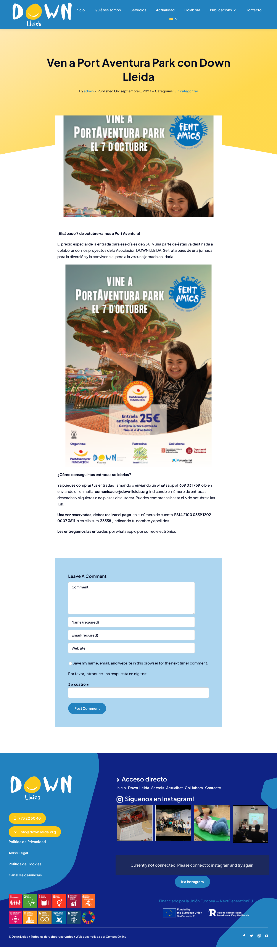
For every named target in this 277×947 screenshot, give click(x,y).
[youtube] (266, 935)
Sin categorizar (186, 91)
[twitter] (251, 935)
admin (89, 91)
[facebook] (244, 935)
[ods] (52, 895)
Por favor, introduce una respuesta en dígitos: (107, 673)
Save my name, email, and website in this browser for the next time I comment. (140, 663)
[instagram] (259, 935)
